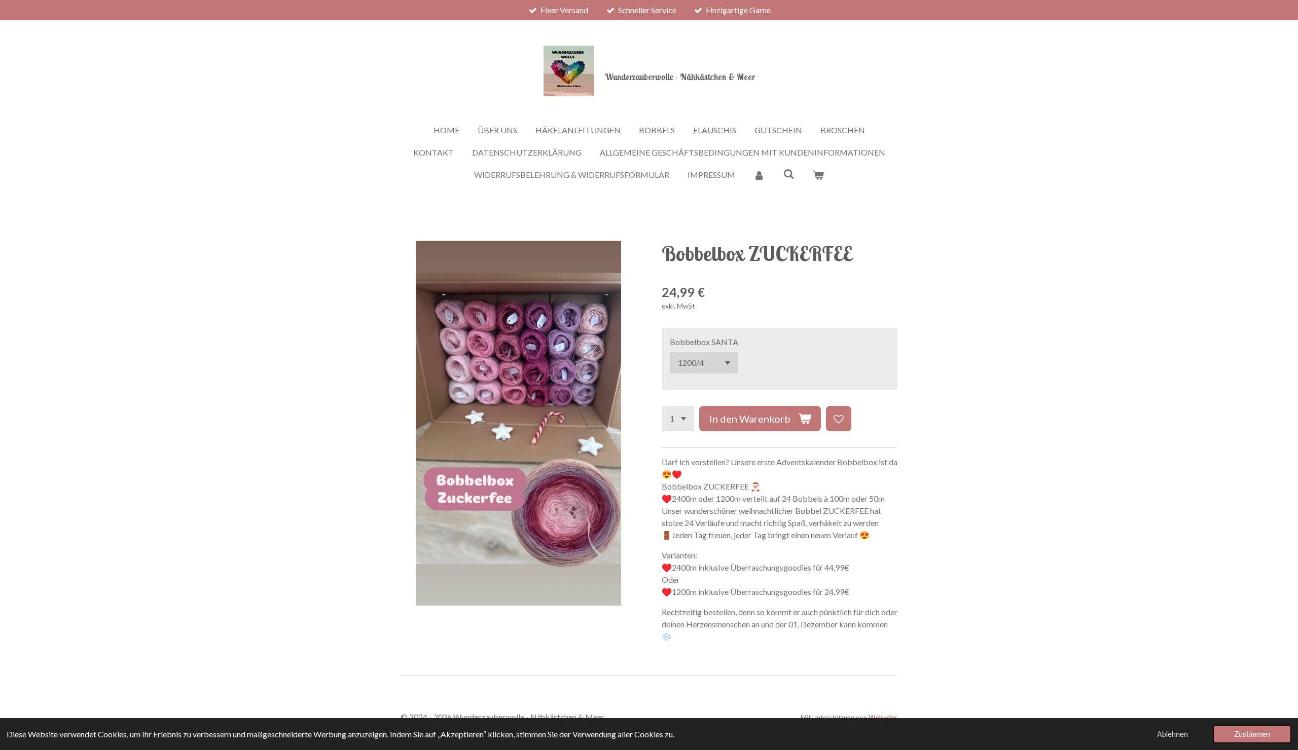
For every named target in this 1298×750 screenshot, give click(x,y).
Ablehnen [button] (1172, 734)
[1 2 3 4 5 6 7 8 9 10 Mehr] (678, 418)
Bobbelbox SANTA (704, 342)
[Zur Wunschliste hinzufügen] (838, 418)
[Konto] (759, 174)
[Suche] (788, 173)
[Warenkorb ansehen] (818, 174)
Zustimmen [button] (1252, 734)
